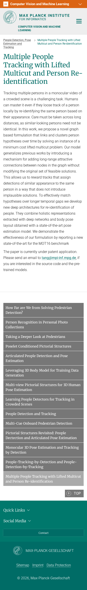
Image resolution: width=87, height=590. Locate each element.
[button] (80, 4)
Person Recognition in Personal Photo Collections (37, 324)
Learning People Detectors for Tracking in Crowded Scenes (40, 401)
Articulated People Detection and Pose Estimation (37, 358)
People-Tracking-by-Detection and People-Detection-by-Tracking (41, 464)
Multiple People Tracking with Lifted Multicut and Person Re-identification (43, 478)
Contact (44, 532)
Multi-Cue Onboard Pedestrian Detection (39, 423)
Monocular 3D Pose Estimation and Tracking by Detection (42, 449)
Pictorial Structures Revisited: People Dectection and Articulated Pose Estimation (41, 435)
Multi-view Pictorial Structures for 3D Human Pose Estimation (43, 387)
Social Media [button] (15, 520)
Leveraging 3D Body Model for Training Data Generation (42, 372)
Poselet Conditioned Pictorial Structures (38, 346)
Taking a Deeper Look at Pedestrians (35, 337)
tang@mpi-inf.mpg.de (59, 258)
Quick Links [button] (14, 510)
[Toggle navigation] (79, 21)
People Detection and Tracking (31, 414)
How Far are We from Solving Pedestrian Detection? (39, 310)
